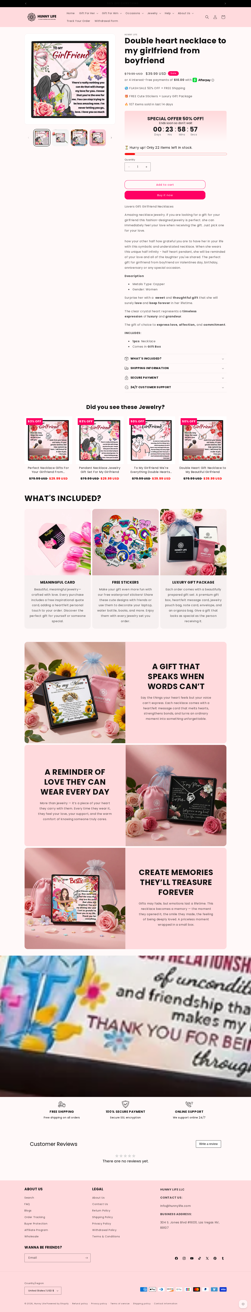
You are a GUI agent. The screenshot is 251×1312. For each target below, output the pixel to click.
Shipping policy (142, 1303)
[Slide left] (28, 138)
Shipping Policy (102, 1217)
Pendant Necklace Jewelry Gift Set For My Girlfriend (99, 470)
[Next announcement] (225, 3)
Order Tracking (34, 1217)
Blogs (28, 1210)
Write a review (208, 1143)
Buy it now (165, 195)
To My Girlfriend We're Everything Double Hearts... (151, 470)
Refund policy (80, 1303)
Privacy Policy (101, 1223)
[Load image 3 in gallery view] (79, 137)
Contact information (165, 1303)
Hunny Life (40, 1303)
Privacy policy (99, 1303)
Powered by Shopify (57, 1303)
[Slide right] (111, 138)
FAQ (27, 1204)
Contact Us (100, 1204)
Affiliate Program (36, 1230)
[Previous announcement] (26, 3)
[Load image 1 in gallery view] (41, 137)
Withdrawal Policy (104, 1230)
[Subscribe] (86, 1258)
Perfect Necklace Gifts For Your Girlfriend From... (48, 470)
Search (29, 1198)
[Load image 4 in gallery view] (97, 137)
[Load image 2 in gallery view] (60, 137)
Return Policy (101, 1210)
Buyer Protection (36, 1223)
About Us (98, 1198)
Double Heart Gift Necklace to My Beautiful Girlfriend (202, 470)
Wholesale (31, 1236)
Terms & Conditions (106, 1236)
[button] (88, 13)
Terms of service (120, 1303)
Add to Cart (48, 478)
